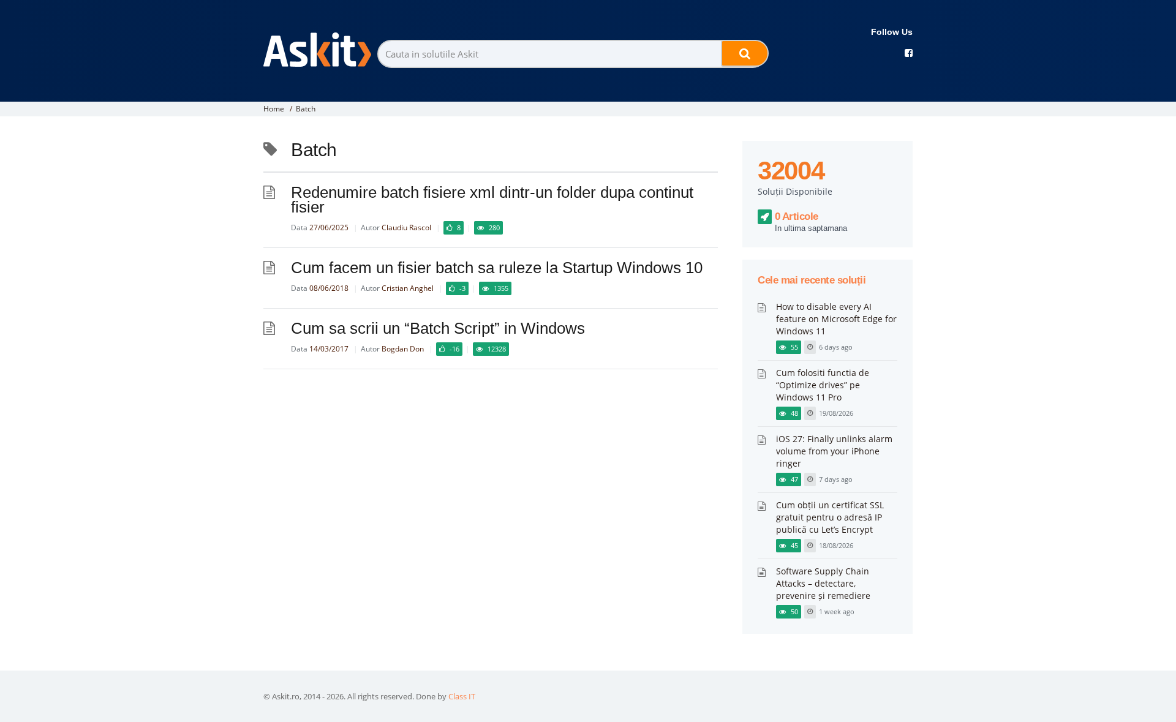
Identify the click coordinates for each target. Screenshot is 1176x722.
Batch (305, 108)
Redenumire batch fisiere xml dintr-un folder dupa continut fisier (492, 199)
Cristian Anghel (408, 288)
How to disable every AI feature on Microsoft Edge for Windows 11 (836, 319)
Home (273, 108)
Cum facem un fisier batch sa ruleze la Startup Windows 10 (497, 267)
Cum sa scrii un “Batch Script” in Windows (438, 328)
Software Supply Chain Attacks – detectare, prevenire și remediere (823, 583)
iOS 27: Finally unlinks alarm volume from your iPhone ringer (834, 451)
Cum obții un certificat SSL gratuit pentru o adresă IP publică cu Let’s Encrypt (830, 517)
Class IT (461, 696)
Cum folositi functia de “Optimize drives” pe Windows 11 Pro (822, 385)
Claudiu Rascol (406, 227)
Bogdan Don (403, 349)
